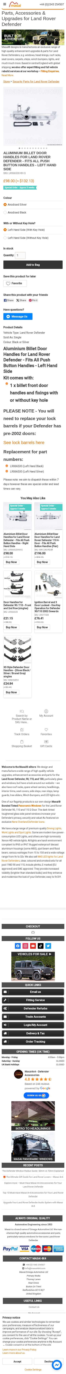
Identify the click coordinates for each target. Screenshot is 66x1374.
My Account (46, 715)
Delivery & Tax (35, 1033)
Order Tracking (35, 1041)
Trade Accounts (35, 1016)
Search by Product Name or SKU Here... (22, 719)
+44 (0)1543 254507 (35, 1265)
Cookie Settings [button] (33, 1369)
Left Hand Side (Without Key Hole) (28, 238)
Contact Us (34, 1307)
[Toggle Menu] (4, 4)
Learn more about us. (14, 1353)
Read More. (8, 75)
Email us (35, 991)
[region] (33, 37)
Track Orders (21, 734)
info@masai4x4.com (35, 1268)
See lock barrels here (23, 442)
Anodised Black (17, 212)
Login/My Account (35, 1025)
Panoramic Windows (29, 805)
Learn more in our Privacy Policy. (20, 1349)
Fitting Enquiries (50, 71)
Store (6, 81)
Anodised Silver (17, 204)
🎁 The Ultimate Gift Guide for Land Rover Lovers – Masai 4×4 (33, 1177)
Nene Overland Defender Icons (28, 822)
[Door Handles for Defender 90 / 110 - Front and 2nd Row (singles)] (17, 584)
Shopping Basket (22, 746)
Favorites (46, 734)
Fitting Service (35, 1000)
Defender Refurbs (35, 1008)
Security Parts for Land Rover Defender (36, 81)
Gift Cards (46, 746)
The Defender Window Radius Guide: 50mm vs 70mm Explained (33, 1171)
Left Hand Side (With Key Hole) (26, 229)
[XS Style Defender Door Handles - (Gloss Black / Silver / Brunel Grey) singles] (17, 649)
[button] (33, 37)
